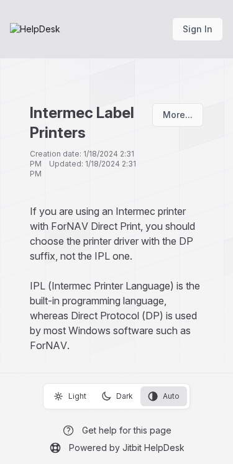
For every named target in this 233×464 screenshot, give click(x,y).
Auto (171, 396)
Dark (124, 396)
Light (77, 396)
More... (178, 114)
